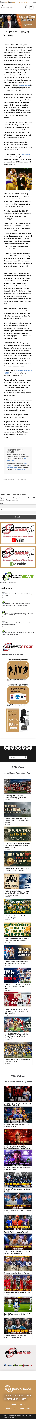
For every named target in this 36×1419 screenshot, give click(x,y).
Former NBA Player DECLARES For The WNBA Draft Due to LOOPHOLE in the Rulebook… (17, 614)
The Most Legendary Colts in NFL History (17, 1273)
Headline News (6, 588)
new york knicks (15, 482)
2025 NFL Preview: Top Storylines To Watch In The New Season (16, 1336)
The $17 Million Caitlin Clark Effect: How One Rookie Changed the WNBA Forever (17, 1147)
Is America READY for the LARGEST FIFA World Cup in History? (17, 1125)
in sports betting (24, 85)
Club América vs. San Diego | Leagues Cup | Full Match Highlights (17, 623)
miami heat (6, 482)
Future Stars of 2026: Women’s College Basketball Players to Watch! (17, 1252)
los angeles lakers (21, 479)
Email (1, 509)
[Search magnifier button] (25, 7)
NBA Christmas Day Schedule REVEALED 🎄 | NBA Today (17, 594)
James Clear (28, 191)
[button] (31, 7)
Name (1, 503)
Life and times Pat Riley (9, 479)
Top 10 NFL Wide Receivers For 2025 (16, 1232)
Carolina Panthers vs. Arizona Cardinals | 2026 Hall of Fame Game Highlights (18, 633)
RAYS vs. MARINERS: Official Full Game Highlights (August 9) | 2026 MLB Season (16, 604)
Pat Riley (24, 482)
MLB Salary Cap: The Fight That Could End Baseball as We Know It (17, 1104)
